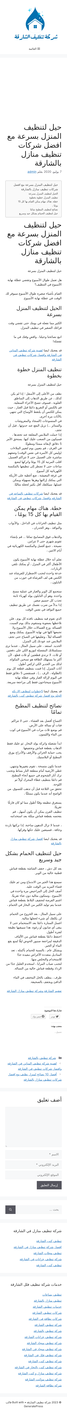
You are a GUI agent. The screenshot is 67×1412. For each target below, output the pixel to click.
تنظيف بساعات (52, 1294)
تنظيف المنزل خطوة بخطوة (43, 197)
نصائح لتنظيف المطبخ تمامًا (44, 209)
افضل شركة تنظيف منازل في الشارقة (38, 1247)
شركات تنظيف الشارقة (47, 1313)
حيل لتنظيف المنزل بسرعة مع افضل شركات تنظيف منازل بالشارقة (36, 187)
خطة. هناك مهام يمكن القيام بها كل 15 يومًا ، (38, 203)
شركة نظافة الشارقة (49, 1385)
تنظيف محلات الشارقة (47, 1253)
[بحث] (10, 1209)
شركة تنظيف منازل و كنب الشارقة (40, 1373)
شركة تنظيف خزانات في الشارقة (41, 1259)
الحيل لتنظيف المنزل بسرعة (43, 193)
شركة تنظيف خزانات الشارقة (43, 1337)
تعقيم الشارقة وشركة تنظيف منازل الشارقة (34, 991)
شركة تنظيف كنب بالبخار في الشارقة (38, 1367)
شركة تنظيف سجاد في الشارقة (42, 1349)
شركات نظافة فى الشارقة (45, 1319)
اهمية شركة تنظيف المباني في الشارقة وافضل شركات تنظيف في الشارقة (35, 355)
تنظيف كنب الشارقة (49, 1241)
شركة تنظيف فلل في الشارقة (43, 1355)
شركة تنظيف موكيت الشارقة (43, 1379)
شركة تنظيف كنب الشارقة (45, 1361)
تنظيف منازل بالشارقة (48, 1300)
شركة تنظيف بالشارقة (42, 1058)
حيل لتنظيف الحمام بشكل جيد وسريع (38, 213)
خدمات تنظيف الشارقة (47, 1307)
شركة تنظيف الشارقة (48, 1325)
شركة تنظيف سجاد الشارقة (44, 1343)
